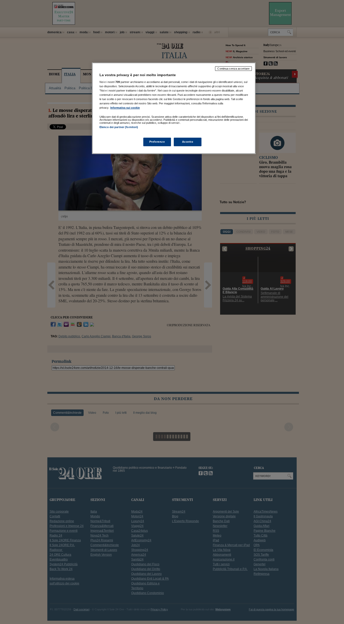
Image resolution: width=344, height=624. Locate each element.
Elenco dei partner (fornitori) (118, 127)
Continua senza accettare (233, 68)
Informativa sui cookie (125, 107)
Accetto (187, 141)
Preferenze (157, 141)
